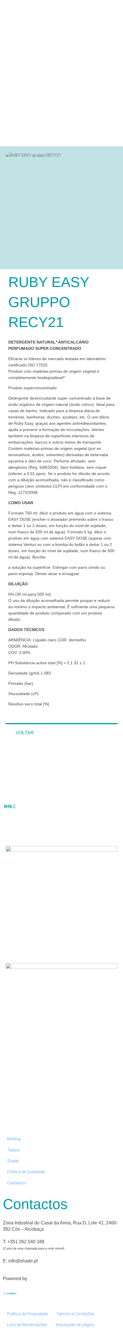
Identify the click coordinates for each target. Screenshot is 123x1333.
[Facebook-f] (10, 828)
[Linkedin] (25, 828)
